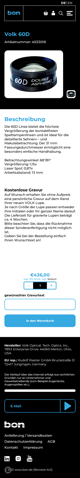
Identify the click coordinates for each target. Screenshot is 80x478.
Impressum (33, 447)
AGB (51, 441)
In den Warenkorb (40, 320)
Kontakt (11, 447)
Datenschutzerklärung (23, 441)
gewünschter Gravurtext (24, 295)
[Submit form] (68, 406)
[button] (14, 13)
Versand (51, 279)
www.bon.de (23, 469)
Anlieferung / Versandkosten (28, 435)
